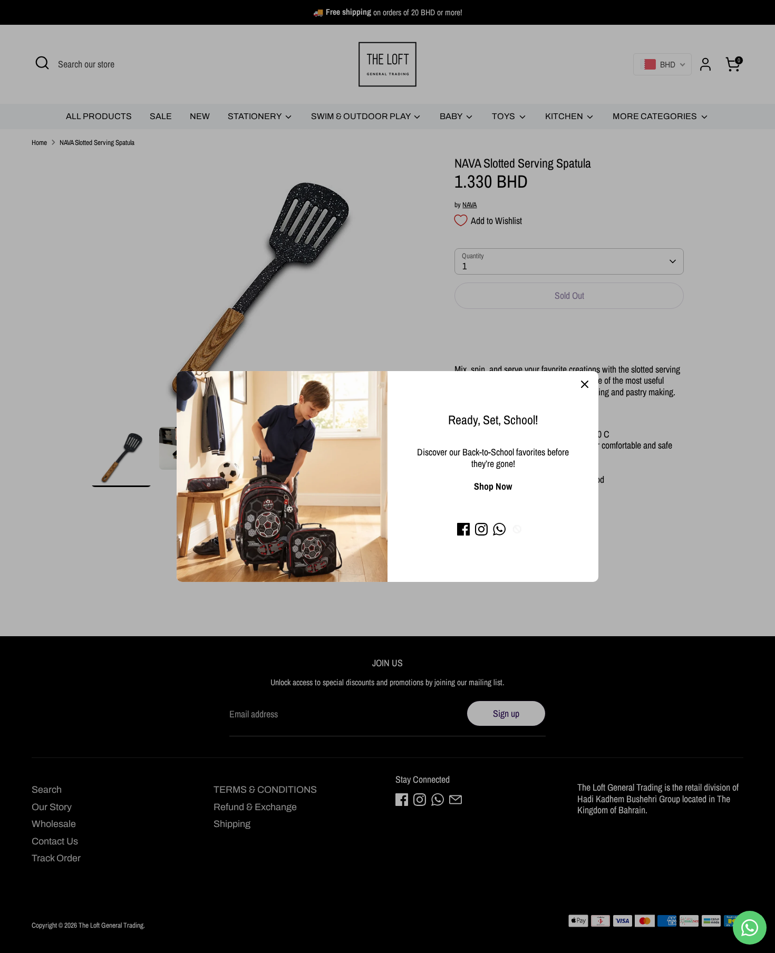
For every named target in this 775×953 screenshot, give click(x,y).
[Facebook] (463, 529)
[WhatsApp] (499, 529)
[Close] (584, 384)
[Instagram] (481, 529)
